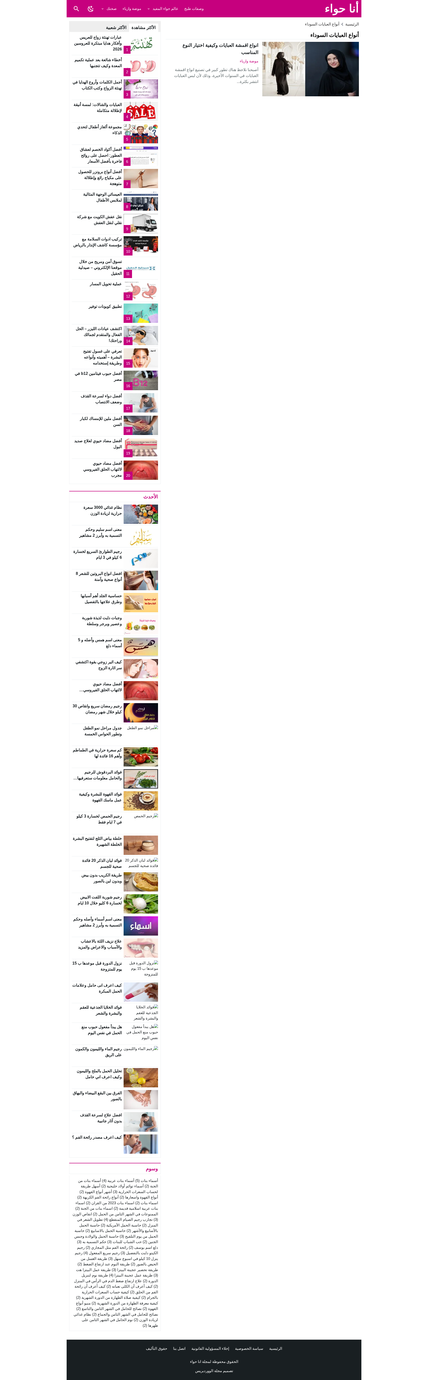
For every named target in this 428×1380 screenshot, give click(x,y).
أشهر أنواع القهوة (96, 1192)
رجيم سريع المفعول (101, 1253)
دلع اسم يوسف (143, 1247)
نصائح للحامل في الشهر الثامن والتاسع (109, 1308)
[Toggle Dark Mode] (91, 8)
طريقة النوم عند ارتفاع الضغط (104, 1264)
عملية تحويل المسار (106, 284)
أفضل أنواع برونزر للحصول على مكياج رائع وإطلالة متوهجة (100, 178)
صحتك (112, 8)
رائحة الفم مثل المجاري (107, 1247)
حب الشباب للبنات (124, 1242)
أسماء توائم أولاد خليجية (122, 1186)
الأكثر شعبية (116, 27)
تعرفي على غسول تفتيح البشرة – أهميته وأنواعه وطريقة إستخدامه (102, 357)
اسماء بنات (146, 1203)
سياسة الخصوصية (249, 1348)
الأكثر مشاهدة (144, 27)
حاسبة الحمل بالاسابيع (105, 1230)
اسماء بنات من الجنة (94, 1208)
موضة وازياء (132, 8)
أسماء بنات (146, 1180)
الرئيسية (275, 1348)
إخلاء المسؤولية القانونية (210, 1348)
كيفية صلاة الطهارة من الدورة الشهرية (108, 1297)
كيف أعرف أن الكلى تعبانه (130, 1286)
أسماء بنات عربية (118, 1180)
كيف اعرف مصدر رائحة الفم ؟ (97, 1137)
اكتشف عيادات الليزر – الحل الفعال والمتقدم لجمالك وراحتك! (99, 335)
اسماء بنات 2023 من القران (110, 1203)
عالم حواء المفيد (165, 8)
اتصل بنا (179, 1348)
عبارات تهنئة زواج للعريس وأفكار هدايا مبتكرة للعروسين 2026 (98, 43)
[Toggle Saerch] (76, 8)
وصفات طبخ (194, 8)
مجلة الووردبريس (208, 1371)
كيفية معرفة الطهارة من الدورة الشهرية (125, 1303)
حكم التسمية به (91, 1242)
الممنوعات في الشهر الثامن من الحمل (125, 1214)
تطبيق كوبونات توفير (105, 306)
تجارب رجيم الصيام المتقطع (128, 1219)
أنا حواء (342, 8)
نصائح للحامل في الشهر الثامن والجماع (125, 1314)
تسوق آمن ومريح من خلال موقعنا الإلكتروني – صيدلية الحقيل (100, 267)
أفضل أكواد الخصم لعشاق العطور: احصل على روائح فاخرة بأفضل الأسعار (101, 155)
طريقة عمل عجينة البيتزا (131, 1275)
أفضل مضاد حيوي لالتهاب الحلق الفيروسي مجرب (102, 469)
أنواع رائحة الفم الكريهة (98, 1197)
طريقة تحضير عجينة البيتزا (135, 1270)
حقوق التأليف (156, 1348)
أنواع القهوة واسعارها (139, 1197)
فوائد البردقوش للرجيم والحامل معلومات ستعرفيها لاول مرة (99, 778)
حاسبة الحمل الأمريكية (121, 1225)
